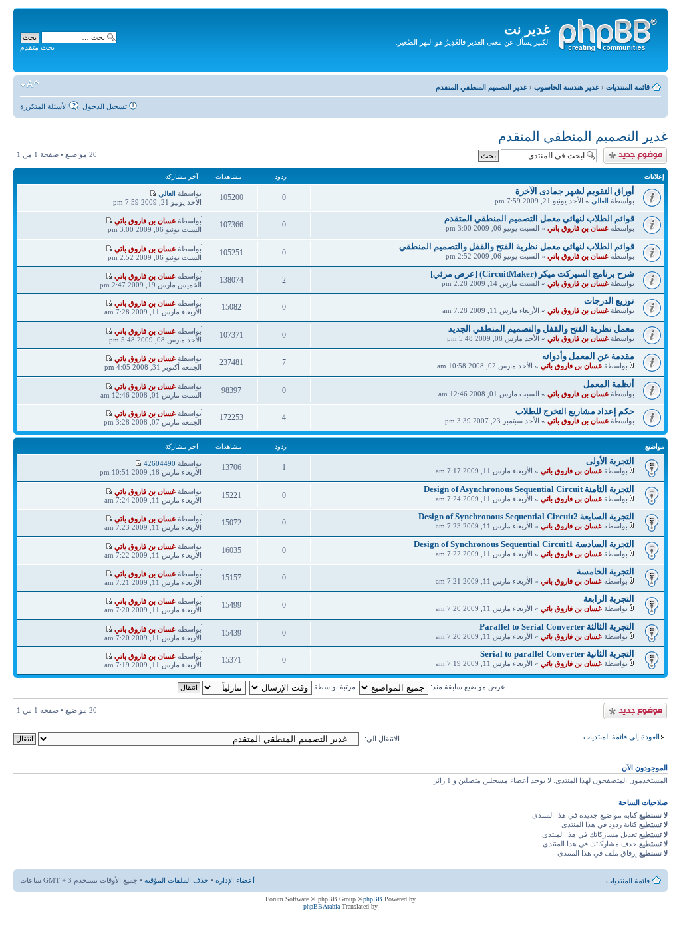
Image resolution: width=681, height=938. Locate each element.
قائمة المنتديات (628, 87)
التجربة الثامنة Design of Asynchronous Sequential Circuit (529, 489)
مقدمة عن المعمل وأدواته (588, 356)
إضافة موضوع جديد (638, 151)
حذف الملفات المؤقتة (176, 880)
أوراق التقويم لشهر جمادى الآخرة (574, 191)
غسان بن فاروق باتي (578, 228)
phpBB (372, 899)
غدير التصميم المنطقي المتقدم (481, 87)
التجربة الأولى (610, 461)
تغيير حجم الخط (29, 84)
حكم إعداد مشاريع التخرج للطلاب (574, 411)
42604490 (160, 463)
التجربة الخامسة (605, 571)
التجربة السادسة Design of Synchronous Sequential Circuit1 (524, 544)
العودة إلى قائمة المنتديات (621, 737)
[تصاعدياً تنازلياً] (211, 687)
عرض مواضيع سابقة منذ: (466, 687)
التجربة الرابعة (608, 599)
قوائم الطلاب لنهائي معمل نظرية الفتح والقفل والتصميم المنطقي (516, 246)
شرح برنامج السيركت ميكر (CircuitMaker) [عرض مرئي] (532, 274)
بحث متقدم (37, 47)
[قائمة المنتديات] (607, 32)
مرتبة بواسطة (334, 687)
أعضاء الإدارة (235, 880)
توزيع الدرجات (609, 301)
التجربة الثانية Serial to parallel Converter (557, 654)
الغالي (600, 201)
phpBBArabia (321, 906)
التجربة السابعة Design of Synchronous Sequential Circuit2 (526, 516)
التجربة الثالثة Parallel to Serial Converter (556, 627)
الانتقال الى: (382, 739)
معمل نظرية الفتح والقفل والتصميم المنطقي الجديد (541, 329)
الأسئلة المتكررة (44, 106)
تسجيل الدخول (104, 106)
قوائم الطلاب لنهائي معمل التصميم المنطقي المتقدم (539, 218)
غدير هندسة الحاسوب (566, 87)
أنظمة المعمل (608, 384)
